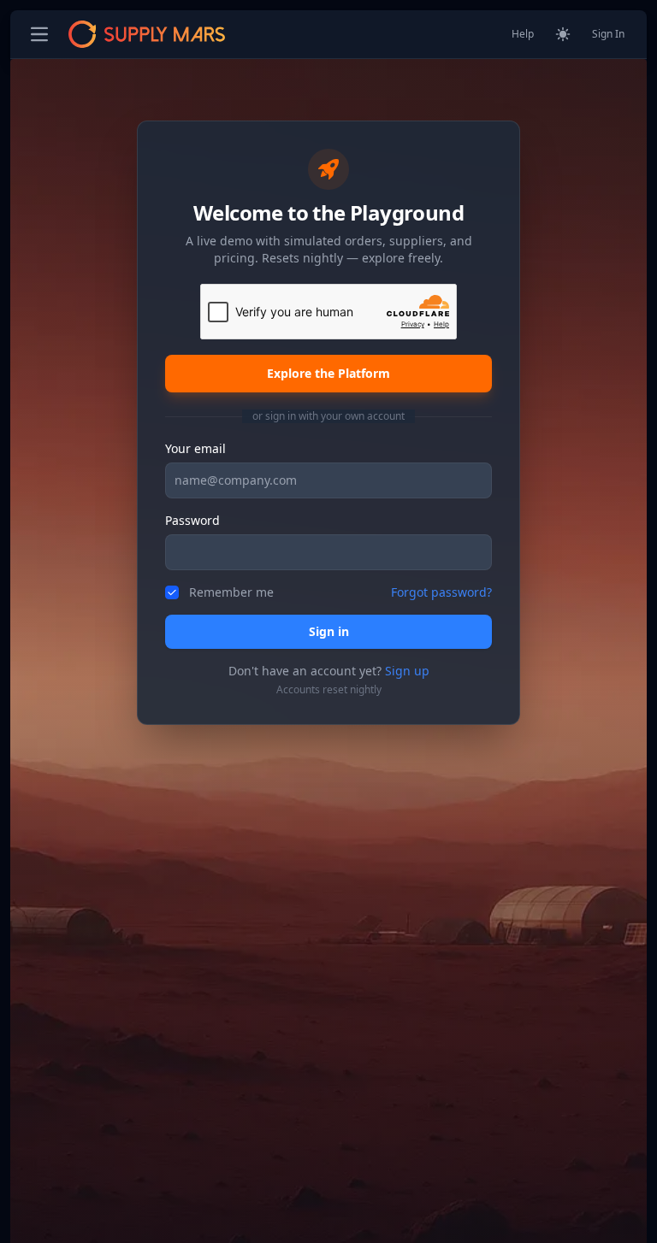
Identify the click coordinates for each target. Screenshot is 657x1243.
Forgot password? (441, 592)
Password (192, 520)
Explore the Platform (328, 373)
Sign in (329, 631)
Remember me (231, 592)
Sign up (407, 671)
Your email (195, 448)
